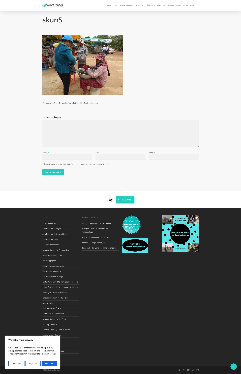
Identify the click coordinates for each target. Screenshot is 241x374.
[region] (32, 352)
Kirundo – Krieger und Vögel (93, 242)
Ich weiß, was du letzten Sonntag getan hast (60, 287)
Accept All (49, 363)
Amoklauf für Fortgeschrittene (54, 234)
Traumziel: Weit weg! (50, 345)
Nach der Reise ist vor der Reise (55, 298)
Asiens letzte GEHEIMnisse (53, 351)
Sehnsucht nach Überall (51, 308)
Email (98, 152)
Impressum (47, 356)
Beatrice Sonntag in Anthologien (55, 250)
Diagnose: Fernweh (50, 340)
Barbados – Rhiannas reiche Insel (95, 237)
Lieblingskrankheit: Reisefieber (54, 292)
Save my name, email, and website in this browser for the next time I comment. (77, 164)
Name (45, 152)
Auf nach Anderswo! (50, 245)
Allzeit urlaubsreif (49, 223)
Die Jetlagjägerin (49, 260)
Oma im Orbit (47, 303)
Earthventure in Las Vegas (53, 276)
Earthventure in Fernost (52, 271)
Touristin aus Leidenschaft (53, 313)
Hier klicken (125, 200)
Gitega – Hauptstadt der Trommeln (96, 223)
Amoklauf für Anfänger (51, 229)
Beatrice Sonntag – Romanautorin (56, 329)
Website (152, 152)
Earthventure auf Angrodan (53, 266)
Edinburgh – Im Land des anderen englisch (99, 248)
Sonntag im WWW (49, 324)
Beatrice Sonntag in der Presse (55, 319)
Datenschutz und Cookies (52, 255)
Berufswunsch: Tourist (51, 335)
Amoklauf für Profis (50, 239)
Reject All (33, 363)
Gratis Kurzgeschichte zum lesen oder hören (60, 282)
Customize (16, 363)
